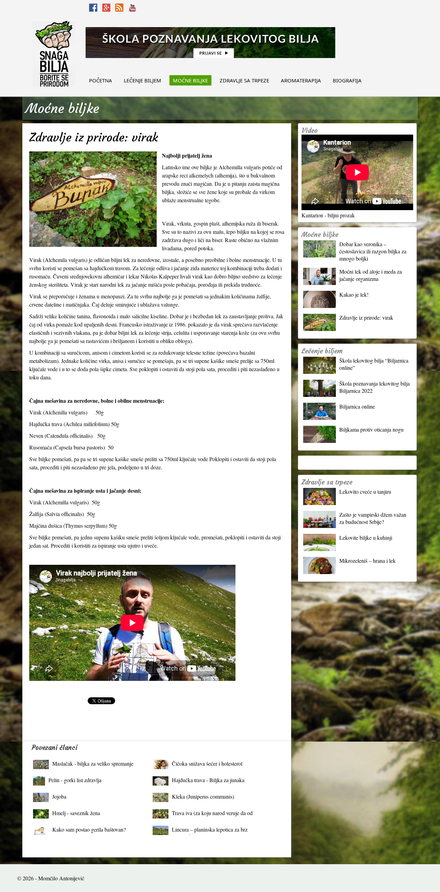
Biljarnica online (357, 406)
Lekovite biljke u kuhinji (365, 537)
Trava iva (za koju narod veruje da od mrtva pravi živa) (212, 814)
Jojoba (59, 796)
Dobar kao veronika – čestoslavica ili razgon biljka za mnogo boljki (372, 251)
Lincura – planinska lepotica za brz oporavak (210, 831)
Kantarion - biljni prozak (328, 215)
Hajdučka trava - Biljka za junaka (208, 780)
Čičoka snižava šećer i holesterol (207, 763)
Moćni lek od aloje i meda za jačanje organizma (370, 275)
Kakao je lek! (353, 294)
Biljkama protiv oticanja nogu (371, 429)
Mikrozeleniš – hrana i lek (367, 560)
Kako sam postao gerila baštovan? (89, 829)
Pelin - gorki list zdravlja (74, 780)
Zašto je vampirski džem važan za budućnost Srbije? (372, 518)
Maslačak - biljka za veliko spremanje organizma (92, 765)
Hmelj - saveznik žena (76, 812)
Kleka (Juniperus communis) (203, 796)
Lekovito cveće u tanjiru (365, 491)
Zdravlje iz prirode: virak (366, 317)
